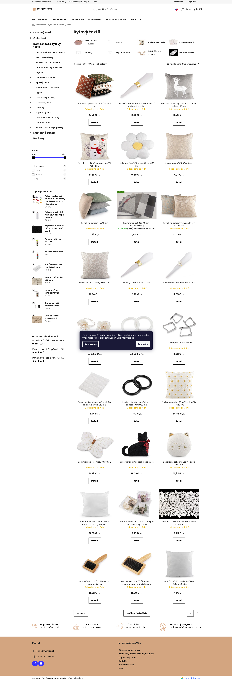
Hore (82, 613)
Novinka (50, 174)
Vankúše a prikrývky (45, 97)
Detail (94, 122)
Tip (50, 178)
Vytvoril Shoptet (192, 678)
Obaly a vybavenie (45, 77)
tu (133, 337)
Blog (120, 668)
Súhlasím (143, 344)
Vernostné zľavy (126, 664)
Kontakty (122, 661)
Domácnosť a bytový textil (47, 45)
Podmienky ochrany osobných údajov (73, 2)
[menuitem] (40, 19)
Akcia (50, 170)
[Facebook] (35, 663)
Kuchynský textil (43, 102)
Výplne (39, 92)
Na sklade (50, 166)
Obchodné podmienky (41, 2)
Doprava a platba (127, 657)
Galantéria (40, 38)
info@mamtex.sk (46, 651)
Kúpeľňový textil (43, 112)
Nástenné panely (44, 132)
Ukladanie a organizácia (49, 67)
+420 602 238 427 (46, 656)
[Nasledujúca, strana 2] (190, 613)
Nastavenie (91, 344)
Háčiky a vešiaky (44, 57)
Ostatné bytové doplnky (47, 117)
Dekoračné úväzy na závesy (50, 52)
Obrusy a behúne (44, 122)
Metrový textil (42, 32)
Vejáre (39, 72)
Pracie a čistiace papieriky (49, 127)
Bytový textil (42, 82)
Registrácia (193, 1)
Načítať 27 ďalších (137, 613)
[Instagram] (41, 663)
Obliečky (40, 107)
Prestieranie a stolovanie (47, 87)
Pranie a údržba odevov (48, 62)
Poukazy (39, 138)
